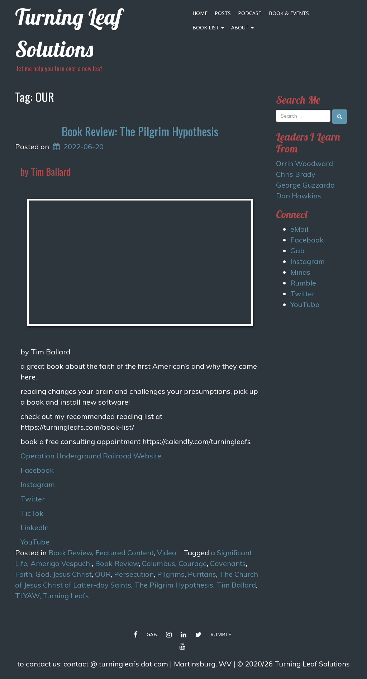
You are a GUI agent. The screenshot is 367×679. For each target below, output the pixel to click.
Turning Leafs (66, 595)
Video (166, 552)
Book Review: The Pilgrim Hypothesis (140, 131)
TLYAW (27, 595)
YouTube (34, 541)
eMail (299, 229)
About (240, 27)
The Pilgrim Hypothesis (173, 584)
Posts (223, 13)
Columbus (158, 563)
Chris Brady (295, 174)
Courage (192, 563)
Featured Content (124, 552)
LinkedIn (34, 527)
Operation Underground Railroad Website (90, 455)
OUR (103, 574)
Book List (206, 27)
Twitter (32, 498)
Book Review (70, 552)
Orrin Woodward (304, 163)
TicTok (31, 513)
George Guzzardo (305, 184)
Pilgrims (171, 574)
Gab (297, 250)
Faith (23, 574)
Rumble (303, 282)
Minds (300, 272)
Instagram (37, 484)
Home (200, 13)
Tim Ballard (236, 584)
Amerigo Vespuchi (61, 563)
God (42, 574)
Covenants (228, 563)
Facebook (37, 470)
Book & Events (289, 13)
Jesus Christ (72, 574)
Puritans (202, 574)
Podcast (250, 13)
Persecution (134, 574)
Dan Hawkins (298, 195)
